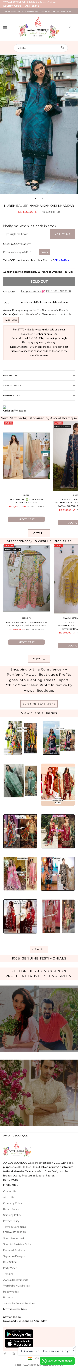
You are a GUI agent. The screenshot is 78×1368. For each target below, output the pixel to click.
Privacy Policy (11, 1221)
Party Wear (10, 1268)
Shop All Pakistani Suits (17, 1244)
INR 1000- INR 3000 (58, 291)
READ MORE (11, 1180)
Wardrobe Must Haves (16, 1286)
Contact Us (9, 1191)
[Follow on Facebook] (4, 1353)
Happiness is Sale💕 (33, 291)
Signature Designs (14, 1256)
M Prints (26, 618)
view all (39, 949)
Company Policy (12, 1203)
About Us (8, 1197)
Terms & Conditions (14, 1227)
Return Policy (11, 1209)
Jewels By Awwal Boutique (19, 1303)
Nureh (26, 495)
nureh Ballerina (38, 302)
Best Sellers (10, 1262)
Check (45, 252)
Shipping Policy (12, 1215)
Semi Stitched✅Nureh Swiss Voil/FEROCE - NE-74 (26, 501)
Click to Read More (39, 704)
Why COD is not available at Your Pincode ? (36, 260)
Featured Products (14, 1250)
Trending (8, 1274)
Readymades (11, 1292)
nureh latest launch (59, 302)
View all (39, 533)
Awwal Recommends (15, 1280)
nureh (24, 302)
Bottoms (8, 1297)
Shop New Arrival (13, 1238)
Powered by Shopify (52, 1365)
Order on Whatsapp (15, 411)
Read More (10, 320)
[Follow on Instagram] (13, 1353)
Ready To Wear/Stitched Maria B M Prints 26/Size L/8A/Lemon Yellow (26, 624)
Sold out (39, 281)
